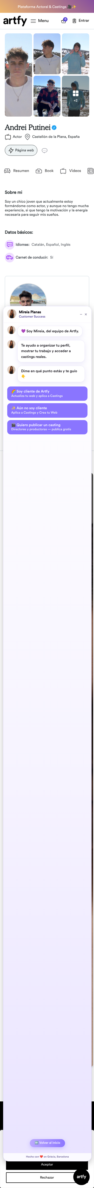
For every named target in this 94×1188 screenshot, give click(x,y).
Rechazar (47, 1177)
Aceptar (47, 1164)
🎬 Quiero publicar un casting (41, 427)
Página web (24, 150)
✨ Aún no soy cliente (34, 410)
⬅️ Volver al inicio (47, 1142)
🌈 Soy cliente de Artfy (37, 393)
